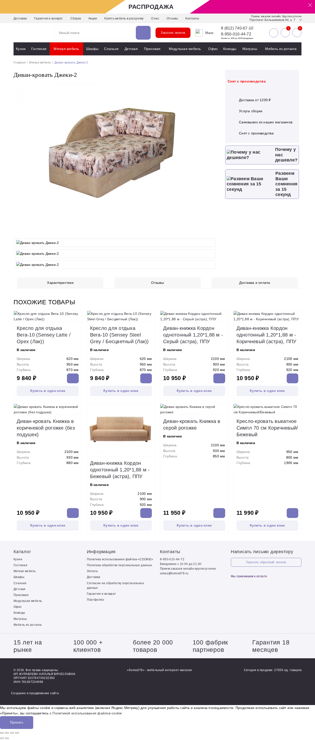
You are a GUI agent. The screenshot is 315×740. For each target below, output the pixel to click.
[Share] (7, 733)
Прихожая (152, 49)
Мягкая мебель (66, 49)
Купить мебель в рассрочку (123, 18)
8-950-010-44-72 (236, 34)
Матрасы (249, 49)
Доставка (20, 18)
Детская (131, 49)
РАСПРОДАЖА (151, 6)
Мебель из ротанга (281, 49)
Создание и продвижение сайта (35, 693)
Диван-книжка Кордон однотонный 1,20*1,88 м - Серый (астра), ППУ (193, 334)
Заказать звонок (173, 32)
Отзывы (172, 18)
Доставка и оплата (254, 283)
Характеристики (60, 283)
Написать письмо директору (262, 551)
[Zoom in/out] (17, 733)
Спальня (111, 49)
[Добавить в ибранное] (211, 231)
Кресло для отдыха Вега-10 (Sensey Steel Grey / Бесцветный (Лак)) (119, 334)
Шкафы (92, 49)
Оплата (92, 571)
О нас (155, 18)
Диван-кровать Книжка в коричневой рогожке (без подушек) (46, 427)
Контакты (192, 18)
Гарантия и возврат (48, 18)
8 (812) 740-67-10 (237, 28)
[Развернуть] (12, 733)
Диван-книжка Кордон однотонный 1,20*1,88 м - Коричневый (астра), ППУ (266, 334)
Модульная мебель (185, 49)
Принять (16, 722)
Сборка (75, 18)
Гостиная (39, 49)
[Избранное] (285, 32)
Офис (213, 49)
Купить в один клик (47, 391)
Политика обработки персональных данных (119, 565)
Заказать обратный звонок (266, 562)
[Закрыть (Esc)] (2, 733)
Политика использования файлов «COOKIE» (120, 559)
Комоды (229, 49)
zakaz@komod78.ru (174, 573)
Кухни (21, 49)
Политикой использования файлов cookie (87, 713)
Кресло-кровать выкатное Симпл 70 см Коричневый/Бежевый (267, 427)
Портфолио (95, 599)
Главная (20, 62)
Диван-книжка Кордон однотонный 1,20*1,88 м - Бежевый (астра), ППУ (120, 469)
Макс (209, 33)
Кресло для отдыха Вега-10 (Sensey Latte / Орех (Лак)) (44, 334)
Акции (92, 18)
